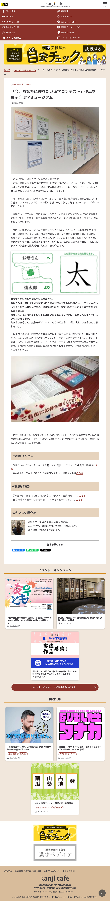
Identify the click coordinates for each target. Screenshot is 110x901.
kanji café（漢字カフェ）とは (28, 871)
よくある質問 (68, 871)
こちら (79, 473)
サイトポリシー (40, 891)
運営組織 (8, 871)
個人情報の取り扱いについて (61, 891)
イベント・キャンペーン (25, 70)
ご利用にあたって (52, 871)
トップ (7, 70)
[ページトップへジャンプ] (102, 893)
